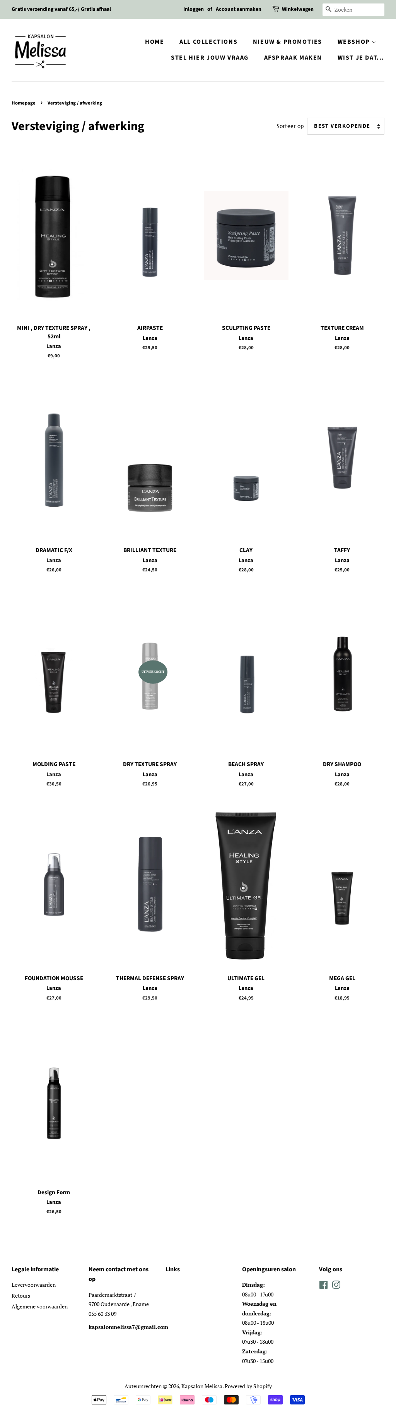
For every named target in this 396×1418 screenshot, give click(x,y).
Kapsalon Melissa (201, 1386)
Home (154, 42)
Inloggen (193, 9)
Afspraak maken (293, 57)
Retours (21, 1295)
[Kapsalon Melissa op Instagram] (336, 1286)
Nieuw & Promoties (287, 42)
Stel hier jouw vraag (210, 57)
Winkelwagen (298, 9)
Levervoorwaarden (34, 1284)
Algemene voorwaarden (40, 1306)
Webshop (355, 42)
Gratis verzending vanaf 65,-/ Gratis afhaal (61, 9)
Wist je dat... (361, 57)
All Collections (208, 42)
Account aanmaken (238, 9)
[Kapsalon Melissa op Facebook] (323, 1286)
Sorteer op (290, 126)
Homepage (24, 102)
